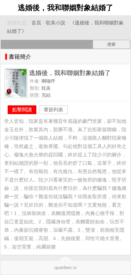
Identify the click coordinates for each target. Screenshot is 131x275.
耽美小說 (55, 22)
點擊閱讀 (22, 109)
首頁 (36, 22)
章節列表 (53, 109)
